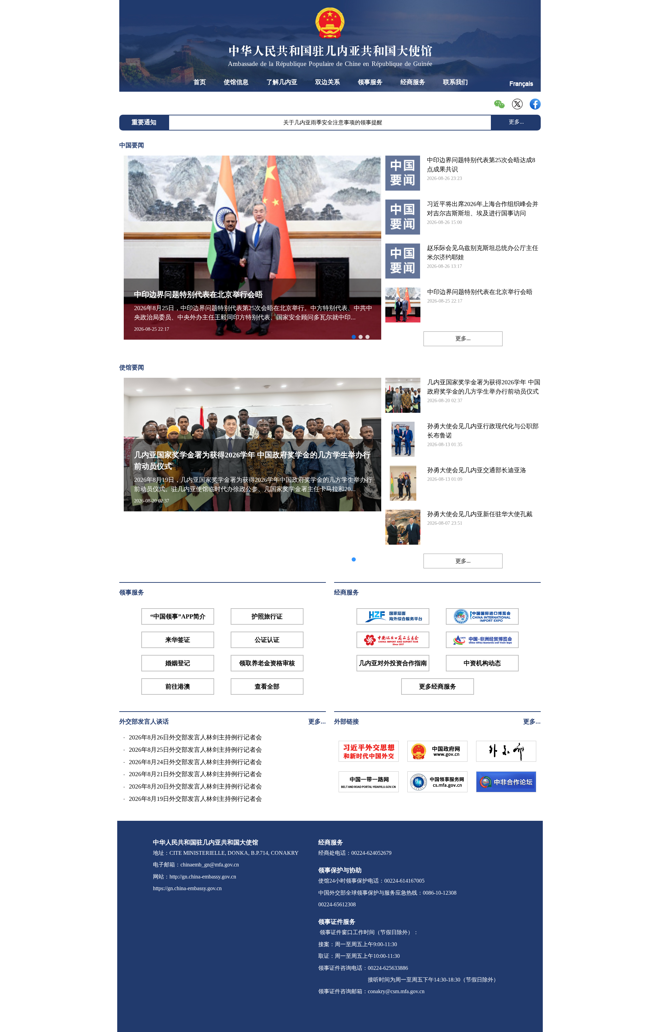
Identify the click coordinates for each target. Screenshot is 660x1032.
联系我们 (455, 82)
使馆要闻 (131, 367)
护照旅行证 (267, 616)
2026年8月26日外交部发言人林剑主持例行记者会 (195, 737)
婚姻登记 (177, 663)
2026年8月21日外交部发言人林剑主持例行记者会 (195, 774)
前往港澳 (177, 686)
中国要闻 (131, 145)
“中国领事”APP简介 (178, 616)
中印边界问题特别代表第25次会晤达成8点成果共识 (481, 165)
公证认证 (267, 639)
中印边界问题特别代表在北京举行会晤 (479, 291)
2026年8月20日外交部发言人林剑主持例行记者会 (195, 786)
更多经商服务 (437, 686)
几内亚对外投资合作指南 (393, 663)
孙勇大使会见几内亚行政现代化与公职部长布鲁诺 (483, 431)
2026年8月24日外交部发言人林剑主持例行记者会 (195, 762)
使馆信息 (236, 82)
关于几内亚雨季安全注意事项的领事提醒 (332, 122)
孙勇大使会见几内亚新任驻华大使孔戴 (479, 514)
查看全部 (267, 686)
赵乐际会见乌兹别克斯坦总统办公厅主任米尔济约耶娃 (482, 253)
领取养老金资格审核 (267, 663)
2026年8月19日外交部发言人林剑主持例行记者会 (195, 798)
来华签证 (177, 639)
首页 (200, 82)
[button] (354, 337)
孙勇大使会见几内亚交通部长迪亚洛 (476, 470)
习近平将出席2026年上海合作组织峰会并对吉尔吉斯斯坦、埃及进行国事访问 (482, 209)
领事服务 (370, 82)
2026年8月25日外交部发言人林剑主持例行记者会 (195, 749)
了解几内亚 (281, 82)
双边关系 (327, 82)
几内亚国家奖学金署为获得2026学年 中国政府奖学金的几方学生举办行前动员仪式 (483, 387)
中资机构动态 (482, 663)
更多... (516, 122)
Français (521, 83)
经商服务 (412, 82)
